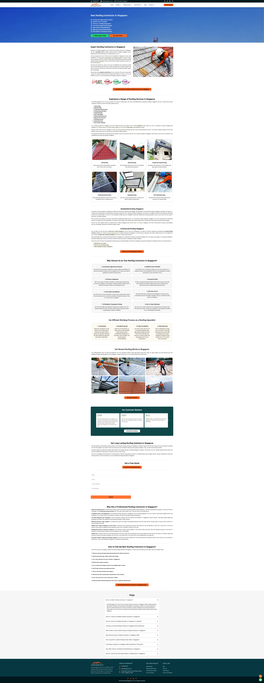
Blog (145, 4)
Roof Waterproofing (159, 195)
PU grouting (108, 127)
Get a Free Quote (132, 463)
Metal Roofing (97, 107)
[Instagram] (167, 1)
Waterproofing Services (100, 116)
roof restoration (123, 127)
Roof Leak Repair (98, 114)
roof (97, 127)
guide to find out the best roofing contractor (114, 549)
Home (112, 4)
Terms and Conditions (167, 672)
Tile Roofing (97, 106)
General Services (98, 121)
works (136, 129)
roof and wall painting (116, 129)
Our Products (137, 4)
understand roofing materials (107, 511)
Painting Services (98, 119)
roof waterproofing (106, 57)
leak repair (129, 127)
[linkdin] (170, 1)
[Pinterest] (172, 1)
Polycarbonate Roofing (100, 111)
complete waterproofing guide (109, 233)
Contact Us (151, 4)
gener (132, 129)
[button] (95, 420)
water (99, 127)
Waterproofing (126, 4)
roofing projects (97, 352)
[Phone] (260, 676)
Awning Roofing (98, 112)
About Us (165, 668)
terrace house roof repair (136, 222)
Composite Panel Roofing (100, 109)
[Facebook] (165, 1)
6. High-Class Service (152, 291)
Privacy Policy (166, 670)
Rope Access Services (100, 117)
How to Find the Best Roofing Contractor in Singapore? (132, 547)
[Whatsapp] (260, 679)
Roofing (118, 4)
